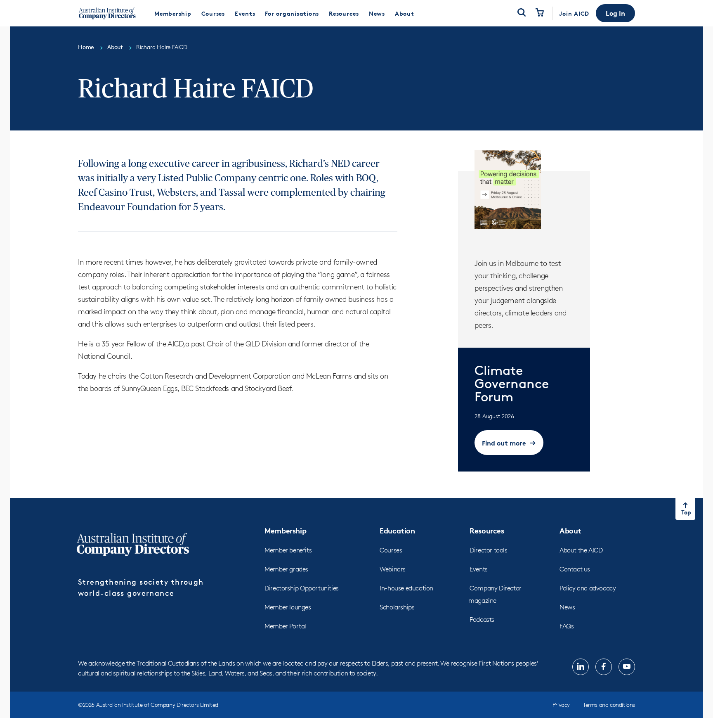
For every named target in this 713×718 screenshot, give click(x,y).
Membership (285, 530)
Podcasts (482, 619)
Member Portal (285, 626)
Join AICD (574, 13)
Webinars (393, 569)
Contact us (575, 569)
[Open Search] (521, 13)
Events (479, 569)
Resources (487, 530)
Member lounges (287, 607)
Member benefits (288, 550)
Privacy (561, 704)
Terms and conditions (609, 704)
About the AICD (581, 550)
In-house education (406, 588)
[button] (615, 13)
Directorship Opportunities (301, 588)
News (567, 607)
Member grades (286, 569)
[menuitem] (173, 13)
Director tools (488, 550)
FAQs (567, 626)
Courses (391, 550)
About (570, 530)
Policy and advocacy (588, 588)
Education (397, 530)
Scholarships (397, 607)
